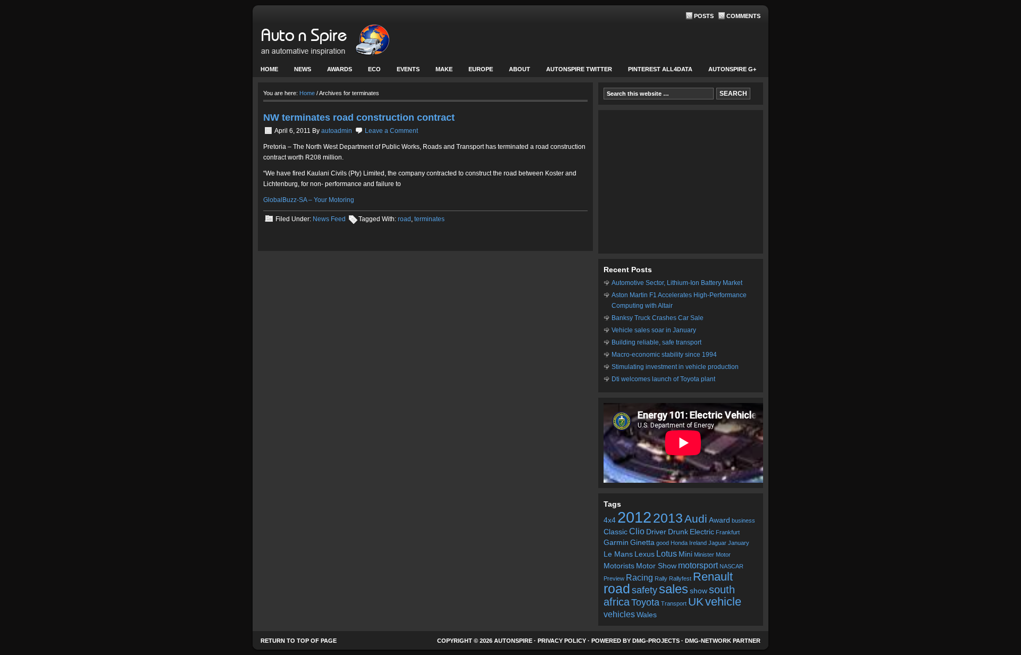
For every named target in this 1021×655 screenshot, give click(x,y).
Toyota (645, 602)
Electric (702, 532)
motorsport (698, 565)
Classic (615, 532)
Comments (743, 16)
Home (269, 69)
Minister (704, 554)
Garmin (616, 543)
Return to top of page (299, 640)
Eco (374, 69)
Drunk (678, 532)
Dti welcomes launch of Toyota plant (663, 379)
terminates (429, 219)
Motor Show (656, 566)
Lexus (644, 554)
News (298, 71)
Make (440, 71)
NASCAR (731, 566)
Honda (679, 543)
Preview (614, 578)
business (743, 520)
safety (644, 590)
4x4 (610, 520)
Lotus (666, 553)
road (404, 219)
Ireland (698, 543)
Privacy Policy (562, 640)
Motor (723, 554)
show (698, 591)
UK (696, 601)
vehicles (619, 614)
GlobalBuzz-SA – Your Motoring (308, 200)
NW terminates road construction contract (359, 117)
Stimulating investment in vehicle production (675, 367)
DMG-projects (656, 640)
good (662, 543)
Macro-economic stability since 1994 (664, 354)
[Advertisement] (680, 181)
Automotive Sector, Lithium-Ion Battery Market (677, 283)
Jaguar (717, 543)
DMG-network (708, 640)
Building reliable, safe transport (656, 342)
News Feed (329, 219)
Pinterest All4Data (660, 69)
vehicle (723, 601)
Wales (647, 615)
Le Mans (618, 554)
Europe (477, 71)
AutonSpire (359, 42)
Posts (704, 16)
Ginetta (642, 543)
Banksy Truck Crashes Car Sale (658, 318)
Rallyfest (680, 578)
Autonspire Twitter (579, 69)
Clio (637, 531)
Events (404, 71)
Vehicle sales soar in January (654, 330)
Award (719, 520)
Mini (685, 554)
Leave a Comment (391, 131)
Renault (713, 576)
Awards (339, 69)
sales (673, 589)
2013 (668, 518)
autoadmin (336, 131)
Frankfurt (728, 532)
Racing (639, 577)
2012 (634, 517)
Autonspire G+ (732, 69)
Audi (695, 519)
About (515, 71)
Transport (674, 603)
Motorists (619, 566)
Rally (661, 578)
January (738, 543)
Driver (656, 532)
